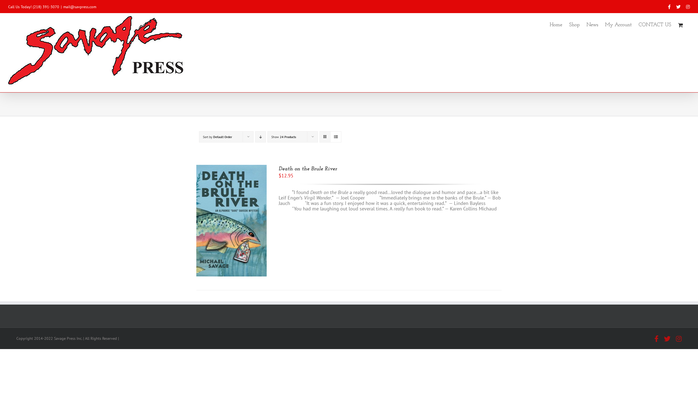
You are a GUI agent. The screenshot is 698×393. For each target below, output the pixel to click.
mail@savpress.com (79, 6)
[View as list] (335, 137)
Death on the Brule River (308, 169)
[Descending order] (260, 136)
